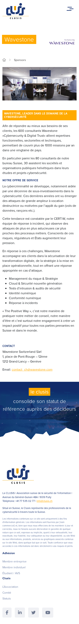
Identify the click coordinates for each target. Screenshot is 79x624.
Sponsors (20, 60)
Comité (6, 593)
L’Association (10, 587)
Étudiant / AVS (11, 573)
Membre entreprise (14, 561)
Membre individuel (14, 567)
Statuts (6, 598)
